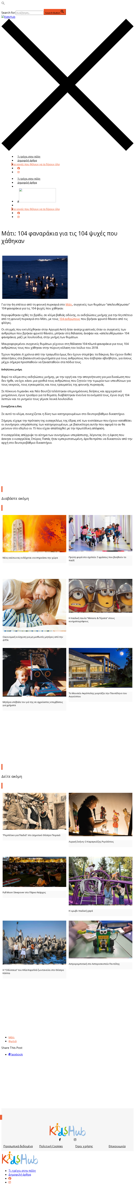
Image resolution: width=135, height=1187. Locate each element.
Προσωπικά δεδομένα (18, 1146)
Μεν (19, 205)
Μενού (21, 186)
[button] (3, 4)
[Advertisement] (67, 736)
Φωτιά (12, 1041)
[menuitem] (9, 1178)
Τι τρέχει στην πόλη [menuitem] (22, 1171)
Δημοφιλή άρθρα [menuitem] (19, 1174)
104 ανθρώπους (69, 319)
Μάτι (69, 304)
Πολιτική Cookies (51, 1146)
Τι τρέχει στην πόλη (28, 156)
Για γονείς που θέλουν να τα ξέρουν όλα (36, 164)
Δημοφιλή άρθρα (27, 160)
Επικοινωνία (117, 1146)
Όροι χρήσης (84, 1146)
